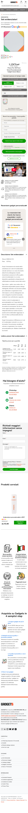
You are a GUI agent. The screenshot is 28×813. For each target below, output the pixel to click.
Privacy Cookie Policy (11, 800)
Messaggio (6, 444)
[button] (5, 239)
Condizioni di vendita (7, 782)
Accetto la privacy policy (8, 146)
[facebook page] (2, 729)
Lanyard (15, 10)
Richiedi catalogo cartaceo (8, 745)
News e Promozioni (7, 766)
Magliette (22, 10)
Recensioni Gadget (6, 760)
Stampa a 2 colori (8, 86)
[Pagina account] (21, 2)
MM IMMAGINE (6, 758)
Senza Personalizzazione (8, 83)
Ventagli (8, 10)
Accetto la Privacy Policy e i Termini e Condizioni (12, 462)
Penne (2, 10)
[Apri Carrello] (25, 2)
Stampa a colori (20, 86)
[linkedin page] (5, 729)
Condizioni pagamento (7, 779)
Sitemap (18, 800)
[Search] (25, 6)
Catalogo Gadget (6, 762)
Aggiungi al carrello (14, 158)
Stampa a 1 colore (20, 83)
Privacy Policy (17, 147)
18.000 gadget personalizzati (8, 716)
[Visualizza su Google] (8, 234)
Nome (4, 433)
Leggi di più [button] (9, 244)
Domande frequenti (6, 777)
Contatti (4, 743)
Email (4, 438)
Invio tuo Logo (5, 747)
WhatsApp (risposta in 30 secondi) (10, 741)
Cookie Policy (5, 784)
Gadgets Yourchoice (7, 764)
